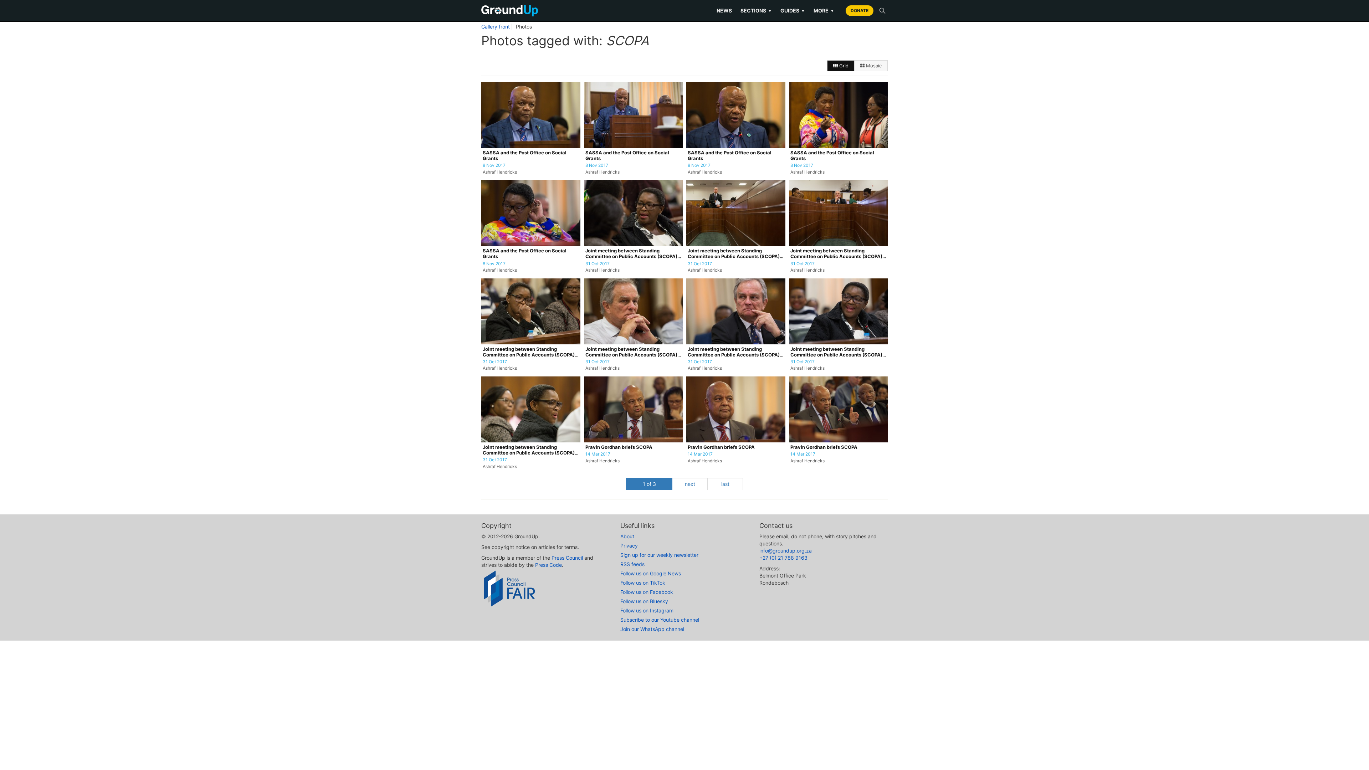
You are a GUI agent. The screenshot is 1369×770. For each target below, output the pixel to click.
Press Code (548, 565)
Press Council (567, 558)
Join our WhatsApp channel (652, 629)
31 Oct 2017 (597, 263)
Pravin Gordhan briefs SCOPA (618, 447)
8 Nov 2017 (494, 165)
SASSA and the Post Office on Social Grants (524, 155)
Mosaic (873, 65)
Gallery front (495, 27)
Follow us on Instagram (646, 610)
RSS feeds (632, 564)
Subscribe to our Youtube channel (659, 620)
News (724, 10)
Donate (859, 10)
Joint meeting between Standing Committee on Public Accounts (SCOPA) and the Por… (631, 254)
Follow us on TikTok (642, 583)
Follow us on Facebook (646, 592)
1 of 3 (649, 484)
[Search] (882, 10)
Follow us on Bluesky (644, 601)
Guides (792, 10)
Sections (756, 10)
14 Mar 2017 (597, 454)
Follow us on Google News (650, 573)
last (725, 484)
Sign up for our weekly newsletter (659, 555)
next (690, 484)
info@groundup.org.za (785, 551)
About (627, 536)
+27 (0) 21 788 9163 (783, 558)
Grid (843, 65)
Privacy (629, 546)
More (824, 10)
